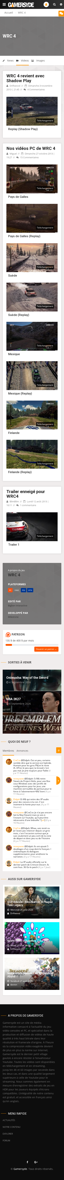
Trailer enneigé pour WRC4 (25, 494)
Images (40, 60)
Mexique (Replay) (20, 393)
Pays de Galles (18, 197)
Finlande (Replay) (20, 472)
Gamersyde (20, 1169)
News (10, 60)
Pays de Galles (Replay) (24, 236)
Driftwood (14, 85)
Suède (12, 275)
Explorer (8, 1133)
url (43, 820)
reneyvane (18, 778)
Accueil (8, 12)
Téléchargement (45, 120)
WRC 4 (14, 574)
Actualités (9, 1120)
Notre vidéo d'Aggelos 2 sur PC (27, 940)
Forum (6, 1140)
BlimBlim (14, 501)
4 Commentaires (36, 89)
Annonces (22, 750)
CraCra (16, 760)
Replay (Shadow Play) (23, 129)
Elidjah (16, 799)
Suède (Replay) (18, 315)
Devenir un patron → (46, 649)
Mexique (14, 354)
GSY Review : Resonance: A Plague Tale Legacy (30, 903)
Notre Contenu (11, 1127)
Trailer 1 (14, 544)
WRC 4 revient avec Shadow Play (25, 78)
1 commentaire (28, 505)
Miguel (13, 153)
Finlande (14, 433)
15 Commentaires (29, 157)
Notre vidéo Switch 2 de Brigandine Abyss (30, 975)
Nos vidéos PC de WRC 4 (30, 148)
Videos (24, 60)
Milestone (13, 617)
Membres (8, 750)
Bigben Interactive (17, 605)
